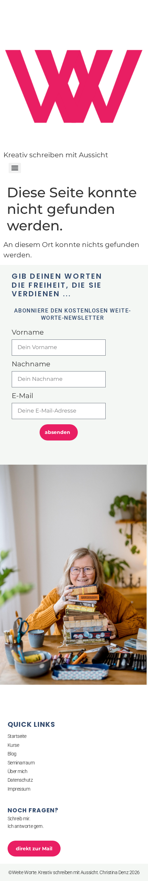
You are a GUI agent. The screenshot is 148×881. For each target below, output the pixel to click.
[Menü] (15, 168)
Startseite (17, 736)
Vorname (28, 332)
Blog (12, 753)
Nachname (31, 364)
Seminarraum (21, 762)
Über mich (18, 771)
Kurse (13, 745)
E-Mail (22, 396)
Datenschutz (20, 780)
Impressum (19, 789)
